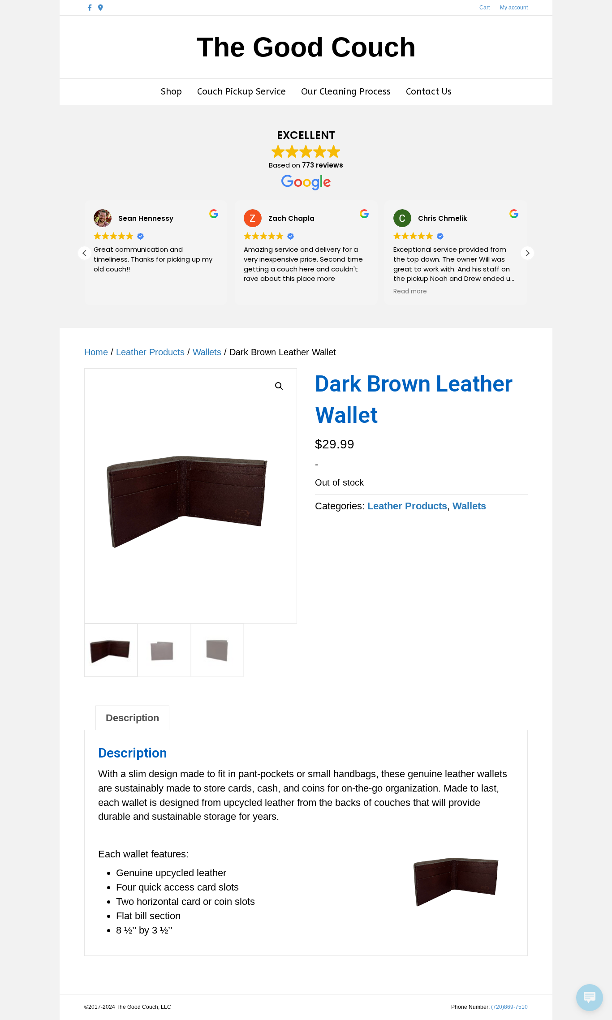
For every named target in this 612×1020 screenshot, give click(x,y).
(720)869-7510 (509, 1007)
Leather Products (150, 352)
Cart (484, 7)
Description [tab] (132, 717)
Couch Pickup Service (241, 91)
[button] (527, 253)
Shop (171, 91)
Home (96, 352)
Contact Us (429, 91)
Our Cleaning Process (346, 91)
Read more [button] (410, 292)
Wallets (207, 352)
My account (514, 7)
